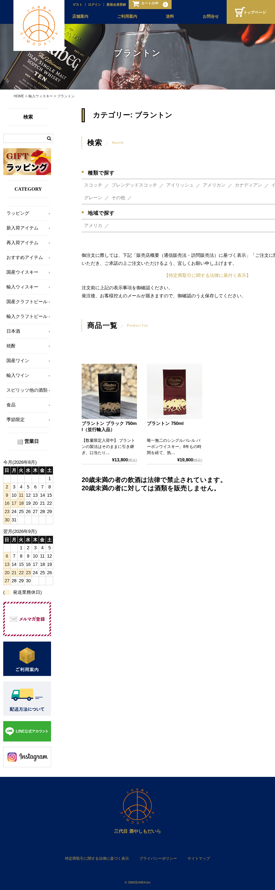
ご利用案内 (127, 16)
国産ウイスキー (22, 272)
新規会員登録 (116, 4)
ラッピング (17, 213)
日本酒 (13, 331)
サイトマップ (198, 858)
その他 (118, 197)
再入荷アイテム (22, 242)
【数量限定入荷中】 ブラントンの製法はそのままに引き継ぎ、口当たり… (108, 446)
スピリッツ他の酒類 (27, 390)
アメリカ (93, 225)
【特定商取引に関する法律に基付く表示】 (207, 275)
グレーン (93, 197)
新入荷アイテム (22, 228)
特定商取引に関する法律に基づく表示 (97, 858)
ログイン (94, 4)
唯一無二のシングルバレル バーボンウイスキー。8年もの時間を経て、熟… (174, 446)
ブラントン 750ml (165, 423)
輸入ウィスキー (22, 287)
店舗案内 (80, 16)
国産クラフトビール (27, 301)
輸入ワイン (17, 375)
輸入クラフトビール (27, 316)
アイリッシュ (180, 185)
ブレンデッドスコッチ (134, 185)
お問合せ (211, 16)
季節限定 (15, 419)
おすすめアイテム (24, 257)
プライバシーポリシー (158, 858)
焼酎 (11, 345)
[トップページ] (251, 12)
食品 (11, 404)
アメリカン (214, 185)
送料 (170, 16)
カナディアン (248, 185)
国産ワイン (17, 360)
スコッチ (93, 185)
